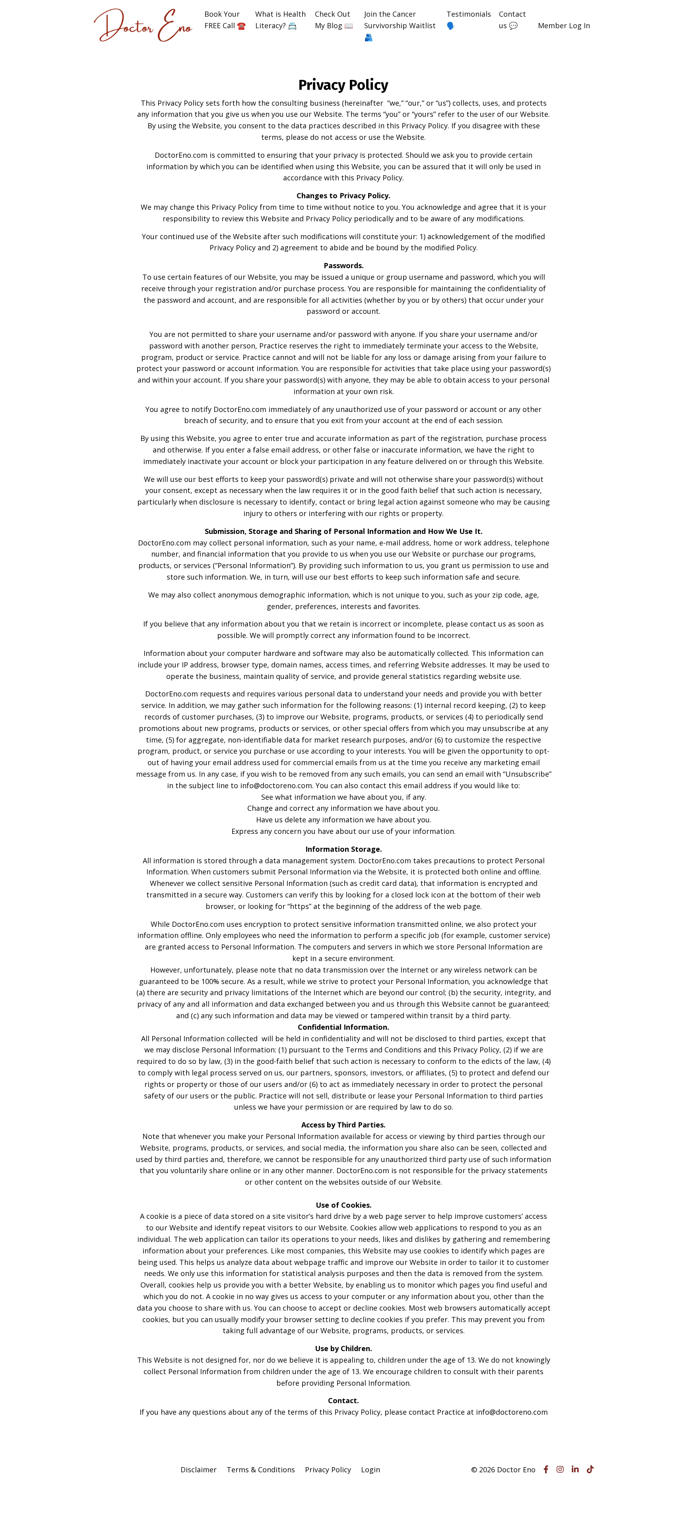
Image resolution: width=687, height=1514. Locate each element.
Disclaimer (198, 1469)
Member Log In (564, 25)
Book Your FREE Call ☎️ (225, 19)
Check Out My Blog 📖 (334, 19)
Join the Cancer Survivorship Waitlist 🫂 (400, 25)
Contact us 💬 (512, 19)
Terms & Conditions (261, 1469)
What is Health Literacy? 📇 (280, 19)
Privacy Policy (328, 1469)
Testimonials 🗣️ (468, 19)
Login (370, 1469)
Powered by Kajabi (570, 1493)
